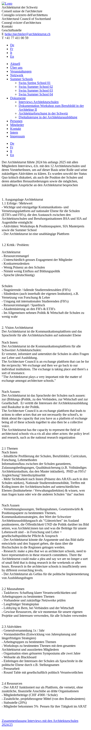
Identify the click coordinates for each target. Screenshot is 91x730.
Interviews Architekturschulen (39, 102)
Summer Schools (21, 79)
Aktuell (15, 64)
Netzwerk (16, 75)
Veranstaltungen (21, 71)
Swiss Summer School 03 (36, 90)
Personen (16, 121)
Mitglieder (17, 125)
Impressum (17, 136)
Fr (11, 49)
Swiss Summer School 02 (36, 86)
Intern (14, 132)
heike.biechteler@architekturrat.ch (27, 34)
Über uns (16, 67)
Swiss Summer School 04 (36, 94)
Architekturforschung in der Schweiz (43, 113)
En (12, 56)
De (12, 45)
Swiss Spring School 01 (35, 83)
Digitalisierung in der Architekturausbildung (48, 117)
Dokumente (18, 98)
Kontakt (15, 128)
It (11, 53)
